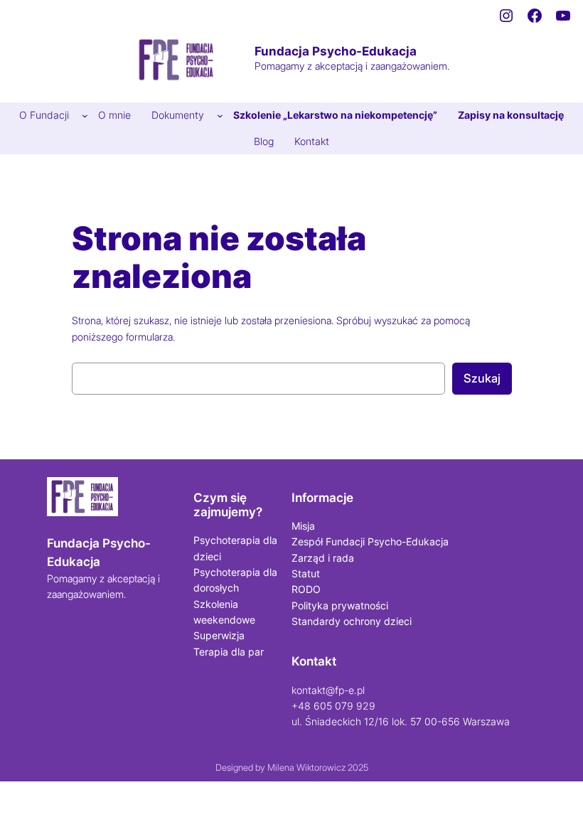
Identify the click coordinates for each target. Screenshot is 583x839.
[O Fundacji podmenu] (85, 115)
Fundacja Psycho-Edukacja (336, 51)
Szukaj (482, 378)
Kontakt (314, 661)
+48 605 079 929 (333, 706)
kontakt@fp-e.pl (328, 690)
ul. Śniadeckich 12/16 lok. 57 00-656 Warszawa (401, 721)
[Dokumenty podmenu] (220, 115)
